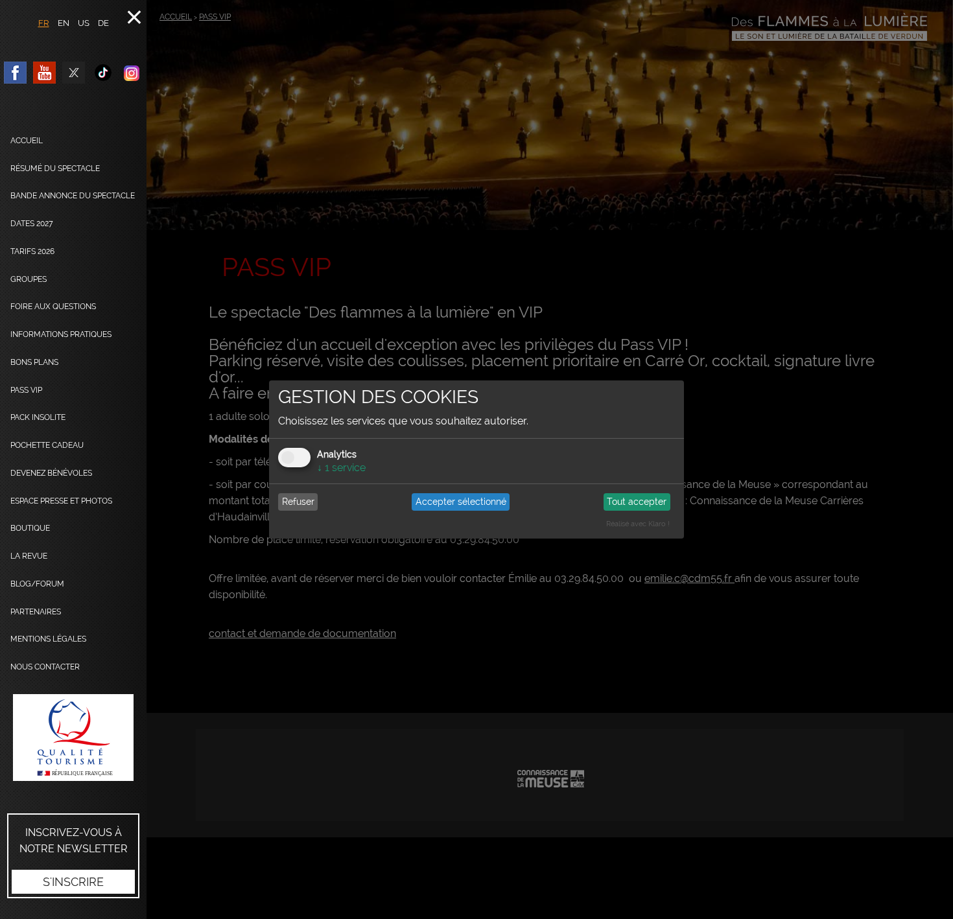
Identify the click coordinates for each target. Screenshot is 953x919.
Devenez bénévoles (51, 473)
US (83, 23)
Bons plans (34, 362)
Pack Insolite (37, 417)
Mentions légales (48, 639)
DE (103, 23)
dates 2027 (31, 223)
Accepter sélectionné (461, 501)
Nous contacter (45, 666)
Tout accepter (636, 501)
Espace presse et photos (61, 501)
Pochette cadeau (47, 445)
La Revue (28, 556)
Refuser (298, 501)
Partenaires (35, 611)
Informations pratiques (61, 334)
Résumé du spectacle (55, 168)
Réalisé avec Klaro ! (638, 524)
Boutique (30, 528)
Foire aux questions (53, 306)
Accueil (26, 140)
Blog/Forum (37, 583)
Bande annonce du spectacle (72, 195)
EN (63, 23)
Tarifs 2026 (32, 251)
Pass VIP (26, 390)
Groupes (28, 279)
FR (43, 23)
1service (341, 467)
